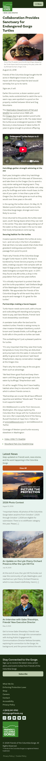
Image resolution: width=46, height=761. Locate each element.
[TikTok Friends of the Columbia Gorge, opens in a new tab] (9, 718)
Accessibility (8, 701)
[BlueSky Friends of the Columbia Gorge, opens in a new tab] (19, 718)
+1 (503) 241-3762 (10, 710)
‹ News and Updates (10, 13)
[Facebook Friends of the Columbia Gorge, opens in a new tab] (24, 718)
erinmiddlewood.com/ (14, 422)
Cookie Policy (21, 756)
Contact (6, 698)
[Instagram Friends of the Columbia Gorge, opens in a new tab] (4, 718)
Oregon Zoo (11, 116)
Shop (5, 691)
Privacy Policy (9, 705)
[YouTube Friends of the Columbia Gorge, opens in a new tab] (14, 718)
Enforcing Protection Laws (14, 687)
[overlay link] (23, 499)
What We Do (8, 684)
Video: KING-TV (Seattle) (14, 439)
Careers (6, 694)
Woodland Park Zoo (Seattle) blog (18, 444)
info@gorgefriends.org (13, 713)
